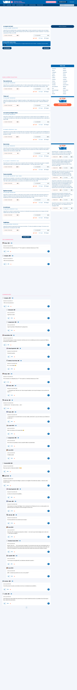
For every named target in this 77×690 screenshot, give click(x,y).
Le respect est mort (8, 26)
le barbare (6, 581)
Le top (26, 5)
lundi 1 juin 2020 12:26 (11, 543)
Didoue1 (6, 243)
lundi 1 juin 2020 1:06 (10, 428)
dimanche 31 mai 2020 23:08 (12, 388)
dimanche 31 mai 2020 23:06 (12, 504)
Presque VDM (40, 5)
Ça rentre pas (6, 207)
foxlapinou (6, 255)
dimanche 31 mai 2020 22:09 (12, 351)
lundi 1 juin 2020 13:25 (7, 596)
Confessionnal (32, 5)
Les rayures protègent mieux (10, 112)
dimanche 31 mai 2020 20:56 (8, 466)
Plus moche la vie (7, 81)
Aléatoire (9, 5)
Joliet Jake (6, 400)
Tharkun (10, 385)
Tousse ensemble (7, 174)
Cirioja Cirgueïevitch (12, 348)
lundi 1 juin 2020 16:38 (11, 570)
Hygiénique (6, 222)
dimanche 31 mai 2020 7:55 (8, 338)
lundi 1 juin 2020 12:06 (11, 440)
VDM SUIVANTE (46, 48)
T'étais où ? (6, 96)
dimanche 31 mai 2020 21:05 (12, 414)
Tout (4, 5)
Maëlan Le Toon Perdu (12, 360)
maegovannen (11, 322)
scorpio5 (10, 425)
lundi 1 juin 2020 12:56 (11, 558)
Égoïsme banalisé (7, 190)
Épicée (13, 5)
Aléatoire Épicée (20, 5)
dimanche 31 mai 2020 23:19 (12, 517)
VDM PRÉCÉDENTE (7, 48)
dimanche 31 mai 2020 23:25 (12, 363)
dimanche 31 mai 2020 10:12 (8, 376)
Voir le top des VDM (62, 104)
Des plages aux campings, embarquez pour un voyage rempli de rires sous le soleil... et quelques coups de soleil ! (25, 43)
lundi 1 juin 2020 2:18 (10, 312)
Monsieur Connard (12, 540)
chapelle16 (10, 555)
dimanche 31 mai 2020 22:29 (8, 478)
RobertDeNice (7, 335)
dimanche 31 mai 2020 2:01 (8, 258)
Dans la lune (6, 144)
